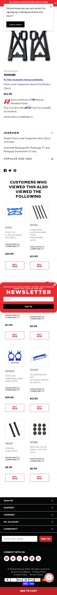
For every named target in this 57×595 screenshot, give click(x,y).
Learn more (15, 24)
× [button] (51, 6)
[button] (49, 577)
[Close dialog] (55, 284)
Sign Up (28, 306)
